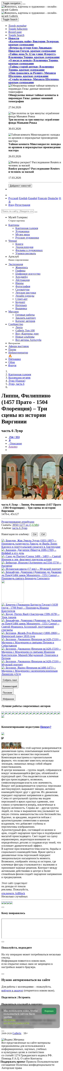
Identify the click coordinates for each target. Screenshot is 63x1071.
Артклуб (18, 258)
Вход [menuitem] (11, 204)
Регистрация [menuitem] (22, 204)
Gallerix (16, 1033)
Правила (31, 1061)
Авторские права (11, 1067)
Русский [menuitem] (13, 198)
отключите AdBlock (13, 893)
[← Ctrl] (31, 578)
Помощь (6, 1058)
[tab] (14, 437)
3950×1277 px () (25, 524)
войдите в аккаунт (12, 990)
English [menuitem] (23, 198)
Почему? (45, 726)
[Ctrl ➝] (31, 610)
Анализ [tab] (12, 446)
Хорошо (49, 1011)
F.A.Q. (16, 1058)
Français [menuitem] (42, 198)
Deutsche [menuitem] (53, 198)
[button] (17, 25)
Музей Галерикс (18, 219)
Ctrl (34, 534)
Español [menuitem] (32, 198)
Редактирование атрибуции (17, 521)
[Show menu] (24, 4)
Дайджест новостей (20, 185)
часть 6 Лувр (19, 528)
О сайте (25, 1058)
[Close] (35, 211)
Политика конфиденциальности (35, 1064)
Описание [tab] (15, 443)
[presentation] (35, 449)
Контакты (36, 1058)
